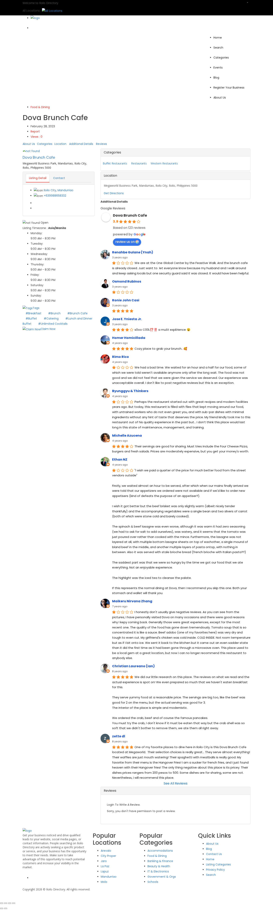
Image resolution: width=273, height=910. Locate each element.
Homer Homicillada (128, 338)
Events (218, 68)
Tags (36, 308)
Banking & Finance (160, 861)
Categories (221, 58)
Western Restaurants (164, 163)
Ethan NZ (119, 459)
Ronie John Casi (125, 300)
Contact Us (214, 854)
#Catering (51, 319)
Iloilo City (50, 190)
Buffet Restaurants (115, 163)
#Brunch (54, 313)
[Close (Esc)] (13, 903)
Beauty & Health (158, 866)
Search (218, 48)
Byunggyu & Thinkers (130, 391)
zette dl (118, 736)
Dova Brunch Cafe (39, 157)
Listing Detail (37, 178)
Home (217, 38)
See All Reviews (175, 783)
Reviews (101, 144)
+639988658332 (55, 196)
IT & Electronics (158, 871)
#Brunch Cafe (77, 313)
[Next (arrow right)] (5, 908)
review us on (125, 241)
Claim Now (48, 329)
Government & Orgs (161, 877)
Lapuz (105, 871)
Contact (59, 178)
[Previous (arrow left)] (1, 908)
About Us (219, 98)
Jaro (104, 861)
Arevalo (106, 851)
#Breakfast (34, 313)
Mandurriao (65, 190)
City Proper (108, 856)
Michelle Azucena (127, 435)
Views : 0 (36, 137)
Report (35, 131)
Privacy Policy (215, 870)
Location (60, 144)
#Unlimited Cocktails (53, 324)
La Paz (105, 866)
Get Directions (114, 193)
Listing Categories (218, 864)
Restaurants (139, 163)
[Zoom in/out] (1, 903)
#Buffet (32, 319)
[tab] (175, 152)
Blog (216, 78)
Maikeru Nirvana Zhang (132, 601)
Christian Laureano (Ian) (133, 666)
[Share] (9, 903)
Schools (152, 882)
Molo (104, 882)
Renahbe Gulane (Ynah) (132, 252)
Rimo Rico (120, 356)
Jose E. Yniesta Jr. (127, 319)
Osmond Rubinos (126, 281)
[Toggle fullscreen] (5, 903)
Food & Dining (40, 107)
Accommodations (160, 851)
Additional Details (81, 144)
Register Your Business (228, 88)
